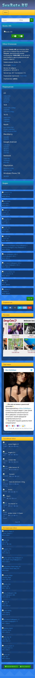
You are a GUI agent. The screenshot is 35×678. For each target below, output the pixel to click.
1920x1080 (23, 76)
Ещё (29, 299)
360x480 (6, 137)
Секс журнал (7, 432)
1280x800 (6, 121)
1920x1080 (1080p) (9, 108)
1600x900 (6, 110)
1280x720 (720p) (8, 112)
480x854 (6, 149)
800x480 (6, 162)
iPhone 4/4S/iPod (8, 129)
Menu (6, 12)
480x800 (6, 151)
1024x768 (6, 100)
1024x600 (6, 160)
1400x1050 (6, 96)
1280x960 (6, 98)
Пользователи (25, 666)
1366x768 (6, 158)
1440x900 (6, 119)
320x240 (6, 139)
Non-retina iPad (8, 127)
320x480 (6, 153)
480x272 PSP (7, 170)
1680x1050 (6, 117)
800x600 (6, 102)
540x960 (6, 147)
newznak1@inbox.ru (12, 666)
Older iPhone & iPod (9, 131)
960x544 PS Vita (8, 168)
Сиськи (13, 65)
